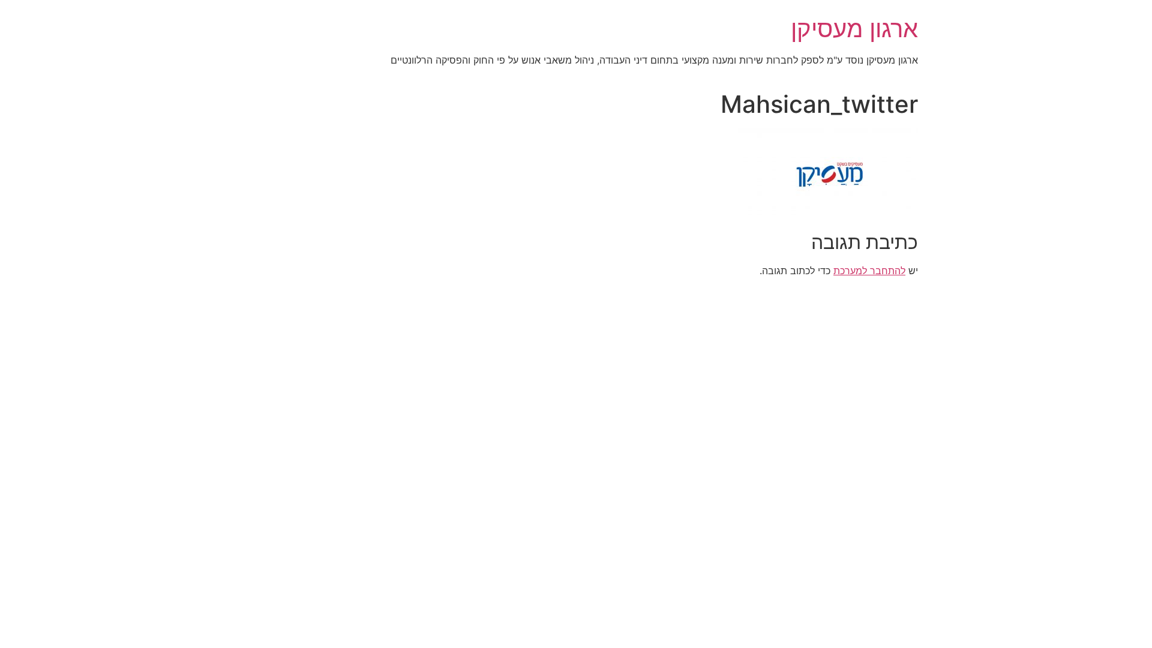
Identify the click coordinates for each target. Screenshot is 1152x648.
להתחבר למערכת (869, 271)
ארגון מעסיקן (854, 28)
